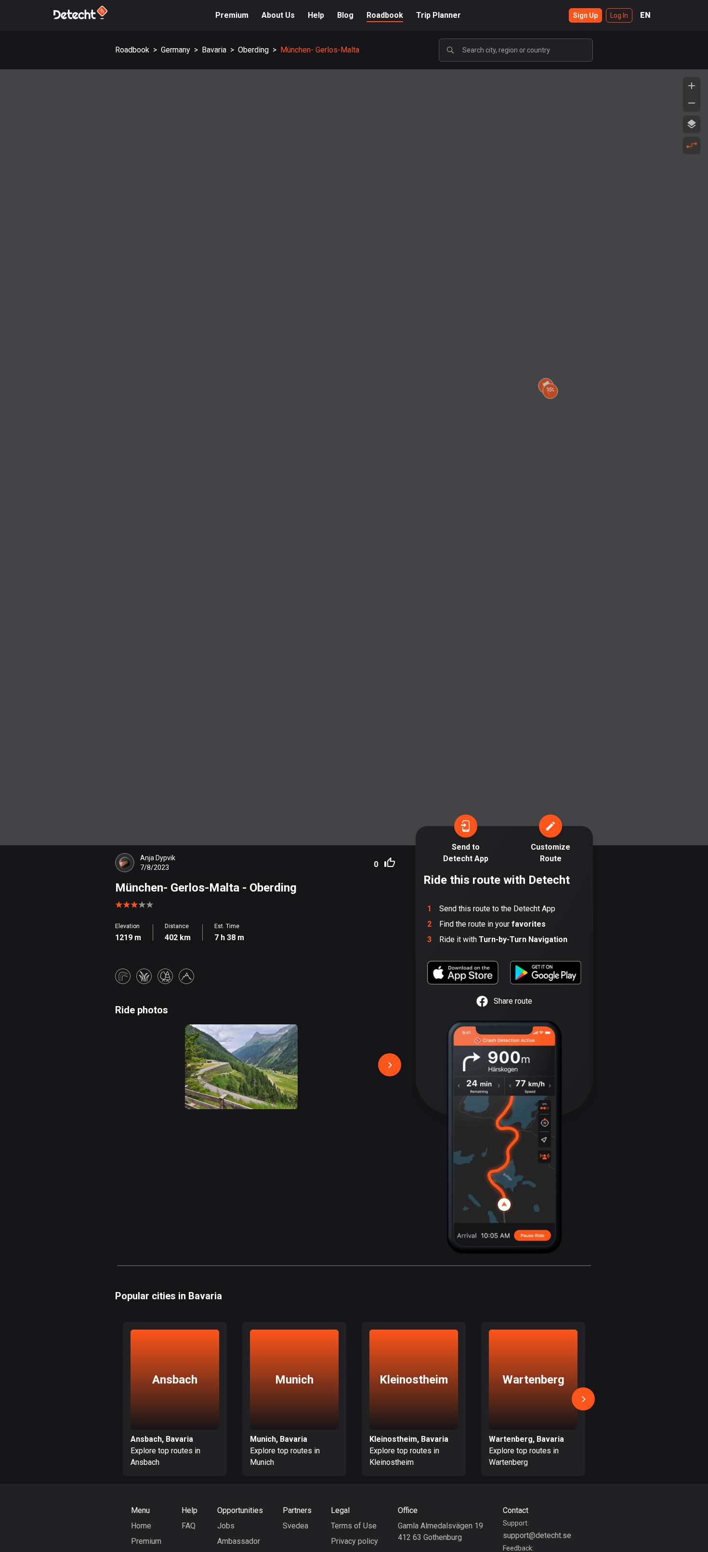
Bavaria (214, 49)
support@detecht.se (537, 1535)
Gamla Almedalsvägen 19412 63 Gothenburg (440, 1531)
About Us (278, 15)
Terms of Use (354, 1525)
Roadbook (385, 15)
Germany (175, 49)
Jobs (226, 1525)
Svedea (295, 1525)
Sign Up (585, 15)
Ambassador (238, 1541)
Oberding (253, 49)
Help (316, 15)
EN (645, 15)
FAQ (189, 1525)
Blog (345, 15)
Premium (232, 15)
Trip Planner (438, 15)
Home (141, 1525)
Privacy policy (354, 1541)
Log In (619, 15)
